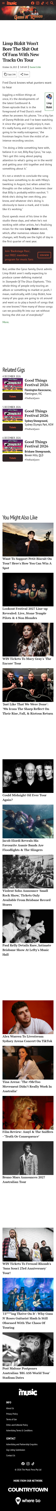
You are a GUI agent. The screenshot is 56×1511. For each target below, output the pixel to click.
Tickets (12, 396)
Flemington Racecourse (38, 390)
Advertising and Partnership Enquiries (21, 1444)
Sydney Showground (36, 421)
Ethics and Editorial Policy (17, 1425)
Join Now (44, 255)
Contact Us (10, 1455)
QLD (41, 455)
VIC (40, 394)
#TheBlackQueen (32, 398)
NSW (50, 424)
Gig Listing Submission (15, 1450)
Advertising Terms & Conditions (19, 1430)
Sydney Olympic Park (36, 424)
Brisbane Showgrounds (37, 451)
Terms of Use (11, 1419)
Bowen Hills (31, 455)
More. (5, 322)
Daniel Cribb (35, 67)
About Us (10, 1408)
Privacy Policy (12, 1414)
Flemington (31, 394)
